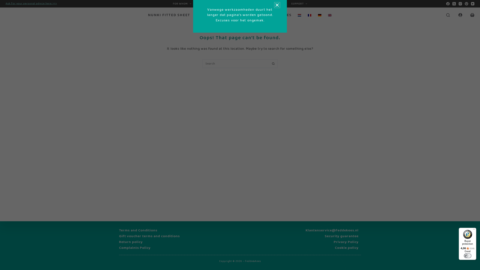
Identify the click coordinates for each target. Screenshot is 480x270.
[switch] (467, 256)
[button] (277, 5)
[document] (240, 135)
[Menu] (474, 230)
